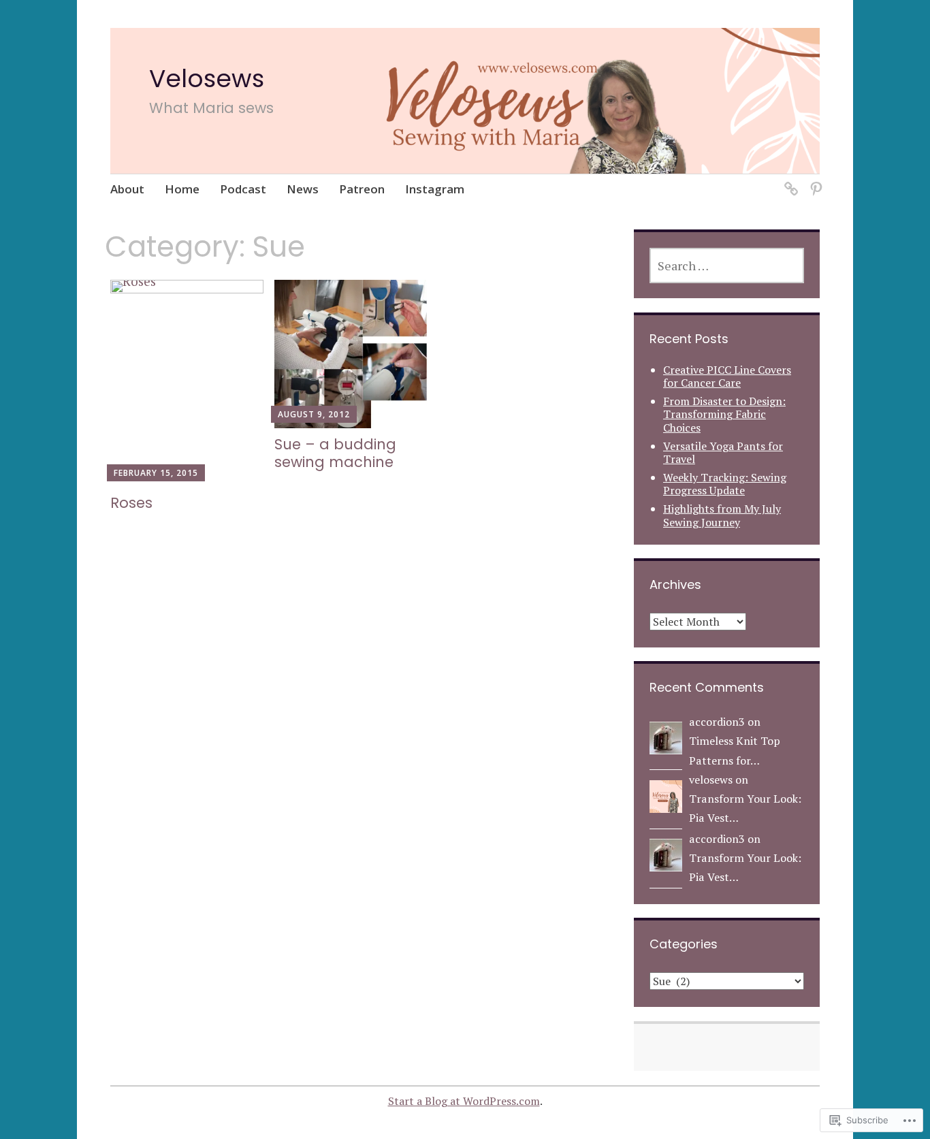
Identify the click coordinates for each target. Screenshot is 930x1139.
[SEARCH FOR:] (727, 265)
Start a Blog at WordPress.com (464, 1100)
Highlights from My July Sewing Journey (722, 515)
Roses (131, 503)
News (303, 189)
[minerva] (789, 181)
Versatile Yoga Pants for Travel (723, 452)
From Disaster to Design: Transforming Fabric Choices (724, 414)
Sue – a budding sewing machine (335, 452)
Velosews (206, 78)
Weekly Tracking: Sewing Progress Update (724, 484)
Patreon (362, 189)
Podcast (243, 189)
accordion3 (717, 721)
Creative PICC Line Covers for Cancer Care (727, 376)
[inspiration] (814, 181)
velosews (711, 779)
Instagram (434, 189)
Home (182, 189)
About (127, 189)
